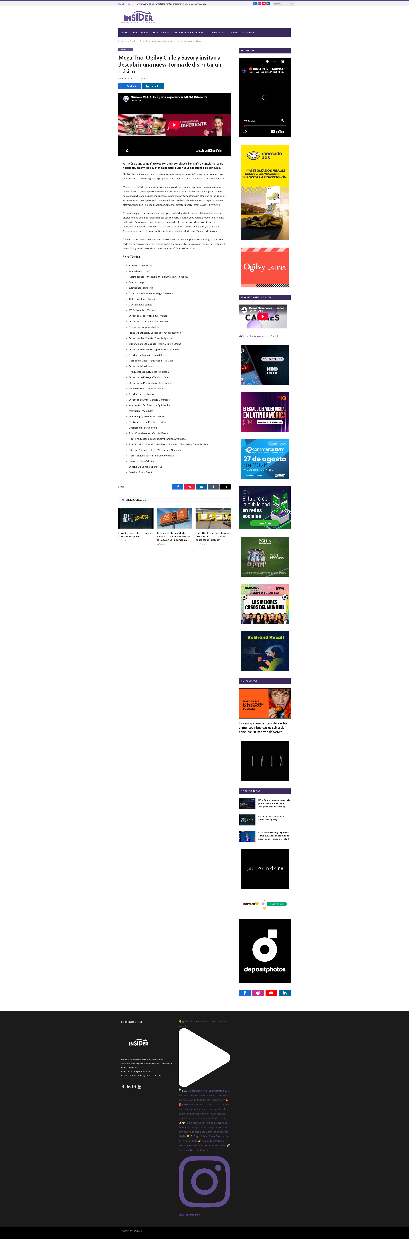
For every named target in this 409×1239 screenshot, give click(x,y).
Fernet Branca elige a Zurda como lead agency (134, 534)
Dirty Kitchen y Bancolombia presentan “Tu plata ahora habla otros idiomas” (212, 536)
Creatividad (125, 49)
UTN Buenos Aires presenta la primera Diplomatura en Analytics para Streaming (274, 803)
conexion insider (242, 32)
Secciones (159, 32)
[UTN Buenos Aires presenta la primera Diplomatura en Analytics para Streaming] (247, 803)
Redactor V (128, 78)
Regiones (139, 32)
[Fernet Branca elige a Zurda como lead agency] (136, 518)
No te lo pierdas (250, 791)
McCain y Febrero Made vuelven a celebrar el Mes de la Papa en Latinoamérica (173, 536)
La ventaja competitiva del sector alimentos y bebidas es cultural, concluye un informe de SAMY (263, 727)
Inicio (120, 41)
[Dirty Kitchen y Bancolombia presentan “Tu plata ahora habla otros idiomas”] (213, 518)
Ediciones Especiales (187, 32)
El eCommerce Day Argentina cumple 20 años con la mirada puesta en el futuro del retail (273, 835)
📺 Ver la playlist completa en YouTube (259, 336)
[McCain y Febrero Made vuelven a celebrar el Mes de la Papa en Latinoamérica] (174, 518)
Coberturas (216, 32)
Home (124, 32)
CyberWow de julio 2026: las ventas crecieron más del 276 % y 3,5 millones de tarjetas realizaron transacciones (173, 3)
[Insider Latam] (138, 17)
